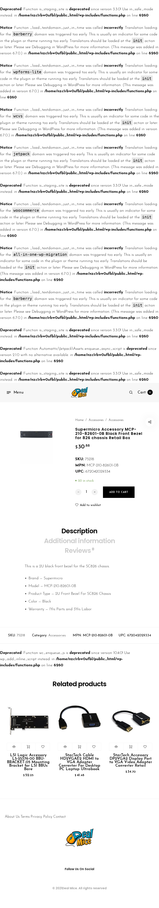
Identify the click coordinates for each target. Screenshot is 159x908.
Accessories (96, 420)
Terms (25, 817)
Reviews (79, 550)
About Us (12, 817)
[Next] (146, 742)
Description (79, 531)
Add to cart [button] (28, 747)
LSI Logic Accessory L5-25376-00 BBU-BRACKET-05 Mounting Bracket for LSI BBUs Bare (28, 762)
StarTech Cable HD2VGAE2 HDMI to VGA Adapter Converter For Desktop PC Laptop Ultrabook (79, 762)
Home (79, 420)
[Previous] (12, 742)
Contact (59, 817)
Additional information (79, 540)
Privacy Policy (41, 817)
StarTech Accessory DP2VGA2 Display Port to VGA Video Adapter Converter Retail (130, 760)
